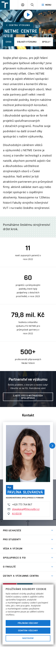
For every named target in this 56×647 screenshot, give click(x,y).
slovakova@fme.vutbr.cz (25, 509)
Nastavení (28, 638)
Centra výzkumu (19, 25)
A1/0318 (17, 513)
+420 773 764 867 (22, 504)
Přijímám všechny (28, 623)
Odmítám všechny (28, 630)
